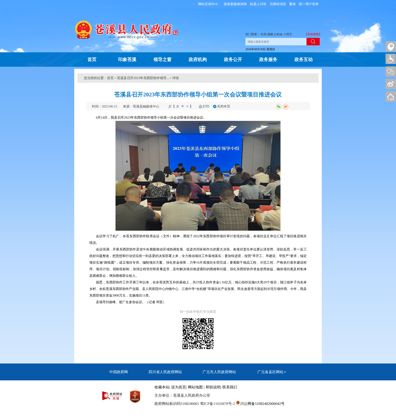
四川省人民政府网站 (165, 372)
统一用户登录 (309, 4)
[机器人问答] (390, 46)
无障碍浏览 (278, 4)
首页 (92, 59)
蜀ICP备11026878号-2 (217, 404)
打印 (206, 106)
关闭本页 (223, 106)
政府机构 (198, 59)
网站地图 (195, 387)
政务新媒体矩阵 (235, 4)
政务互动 (304, 59)
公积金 (278, 34)
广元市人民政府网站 (219, 372)
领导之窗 (162, 59)
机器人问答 (258, 4)
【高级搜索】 (313, 34)
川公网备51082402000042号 (262, 404)
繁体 (292, 4)
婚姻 (270, 34)
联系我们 (229, 387)
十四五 (287, 34)
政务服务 (268, 59)
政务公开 (233, 59)
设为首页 (178, 387)
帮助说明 (213, 387)
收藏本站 (161, 387)
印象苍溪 (127, 59)
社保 (263, 34)
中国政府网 (118, 372)
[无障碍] (390, 59)
